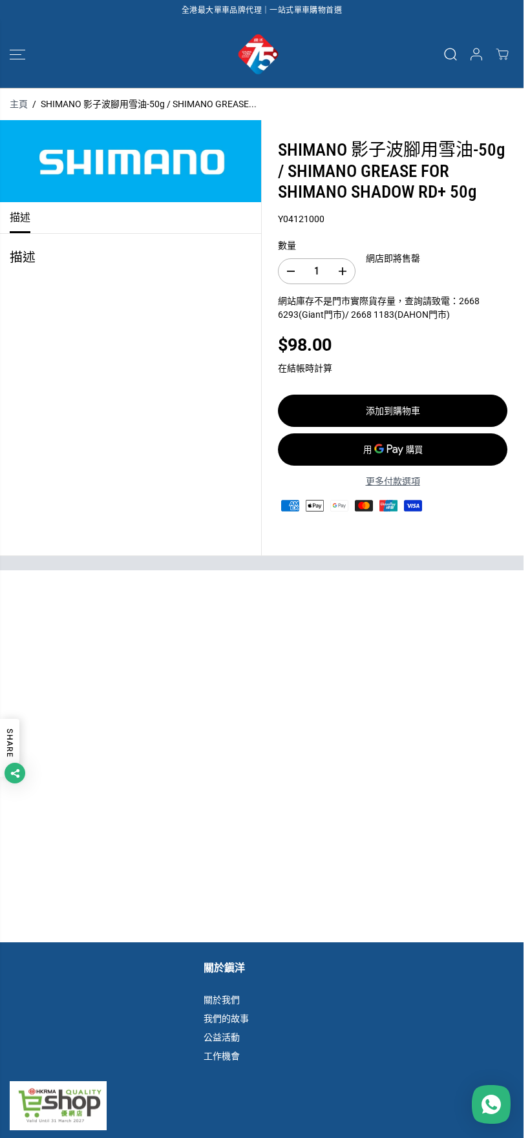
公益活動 (222, 1037)
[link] (262, 1105)
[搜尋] (450, 54)
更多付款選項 (393, 481)
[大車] (502, 54)
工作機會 (222, 1056)
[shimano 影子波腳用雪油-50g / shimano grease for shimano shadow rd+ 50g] (130, 161)
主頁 (19, 104)
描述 (20, 217)
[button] (17, 54)
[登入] (476, 54)
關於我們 (222, 1000)
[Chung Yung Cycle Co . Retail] (258, 54)
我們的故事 (226, 1018)
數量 (287, 245)
